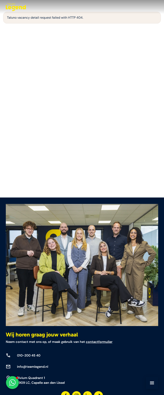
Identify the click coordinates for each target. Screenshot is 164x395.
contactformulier (99, 342)
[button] (12, 382)
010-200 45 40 (28, 355)
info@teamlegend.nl (32, 367)
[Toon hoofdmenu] (152, 383)
